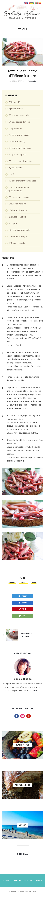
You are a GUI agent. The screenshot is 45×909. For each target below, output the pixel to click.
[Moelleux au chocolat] (12, 635)
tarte (33, 583)
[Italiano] (34, 3)
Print (24, 616)
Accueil (6, 880)
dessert (12, 583)
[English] (25, 3)
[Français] (28, 3)
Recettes (28, 880)
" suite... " (35, 690)
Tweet (24, 596)
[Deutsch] (31, 3)
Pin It (24, 609)
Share (24, 603)
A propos (16, 880)
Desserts (32, 81)
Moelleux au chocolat (26, 635)
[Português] (37, 3)
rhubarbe (23, 583)
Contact (38, 880)
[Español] (40, 3)
